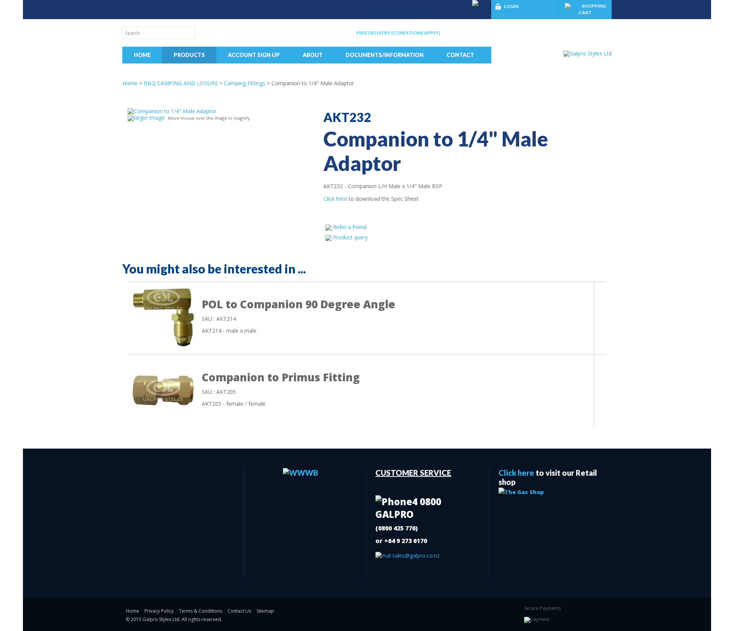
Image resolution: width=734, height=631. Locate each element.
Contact (460, 55)
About (313, 55)
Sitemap (265, 611)
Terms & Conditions (200, 611)
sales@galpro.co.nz (415, 555)
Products (189, 55)
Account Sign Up (254, 55)
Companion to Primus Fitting (281, 377)
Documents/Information (385, 55)
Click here (335, 198)
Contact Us (239, 611)
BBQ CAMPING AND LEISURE (181, 83)
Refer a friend (350, 227)
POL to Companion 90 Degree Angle (298, 304)
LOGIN (511, 6)
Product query (350, 237)
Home (142, 55)
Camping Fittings (244, 83)
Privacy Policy (159, 611)
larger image (149, 117)
